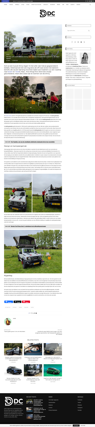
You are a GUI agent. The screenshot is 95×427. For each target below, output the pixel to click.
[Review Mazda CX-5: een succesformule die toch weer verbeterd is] (13, 370)
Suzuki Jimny (8, 115)
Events (72, 4)
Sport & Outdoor (36, 4)
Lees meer (83, 425)
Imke (9, 60)
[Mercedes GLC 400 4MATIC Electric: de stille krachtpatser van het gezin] (53, 349)
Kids (67, 4)
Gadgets (45, 4)
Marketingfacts (74, 64)
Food (27, 4)
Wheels (17, 4)
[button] (10, 1)
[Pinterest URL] (69, 93)
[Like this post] (30, 313)
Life (63, 4)
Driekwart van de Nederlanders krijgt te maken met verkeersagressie (33, 359)
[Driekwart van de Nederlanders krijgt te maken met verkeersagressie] (33, 349)
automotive (7, 307)
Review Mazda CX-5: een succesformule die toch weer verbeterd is (13, 380)
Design (78, 4)
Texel (17, 72)
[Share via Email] (36, 313)
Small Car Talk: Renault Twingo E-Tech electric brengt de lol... (53, 379)
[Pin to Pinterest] (34, 313)
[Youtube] (91, 1)
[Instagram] (87, 1)
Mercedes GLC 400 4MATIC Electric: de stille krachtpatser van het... (53, 359)
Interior (52, 4)
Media (58, 4)
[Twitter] (93, 1)
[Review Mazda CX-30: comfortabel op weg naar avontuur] (33, 370)
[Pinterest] (89, 1)
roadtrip (26, 307)
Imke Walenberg (69, 57)
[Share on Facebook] (31, 313)
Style (22, 4)
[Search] (90, 4)
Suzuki (32, 307)
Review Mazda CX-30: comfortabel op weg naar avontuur (33, 380)
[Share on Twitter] (33, 313)
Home (5, 4)
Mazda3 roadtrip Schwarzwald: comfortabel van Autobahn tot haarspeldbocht (13, 359)
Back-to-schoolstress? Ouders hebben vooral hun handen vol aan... (31, 1)
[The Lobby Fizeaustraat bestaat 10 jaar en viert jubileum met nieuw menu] (29, 416)
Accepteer (76, 425)
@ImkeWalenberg (78, 79)
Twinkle (67, 64)
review (20, 307)
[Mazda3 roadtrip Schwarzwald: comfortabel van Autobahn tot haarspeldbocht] (13, 349)
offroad (14, 307)
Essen (10, 72)
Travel (11, 4)
